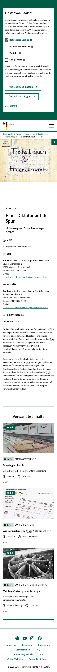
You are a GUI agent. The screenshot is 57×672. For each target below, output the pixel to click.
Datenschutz (11, 106)
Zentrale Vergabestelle (22, 655)
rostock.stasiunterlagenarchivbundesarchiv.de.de (25, 277)
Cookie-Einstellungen (39, 659)
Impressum (27, 645)
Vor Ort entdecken (40, 134)
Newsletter (11, 645)
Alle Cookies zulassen (21, 87)
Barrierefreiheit (23, 650)
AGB (41, 655)
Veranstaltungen (10, 137)
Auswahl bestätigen (20, 96)
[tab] (20, 40)
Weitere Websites (15, 659)
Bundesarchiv (8, 134)
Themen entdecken (23, 134)
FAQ (38, 650)
